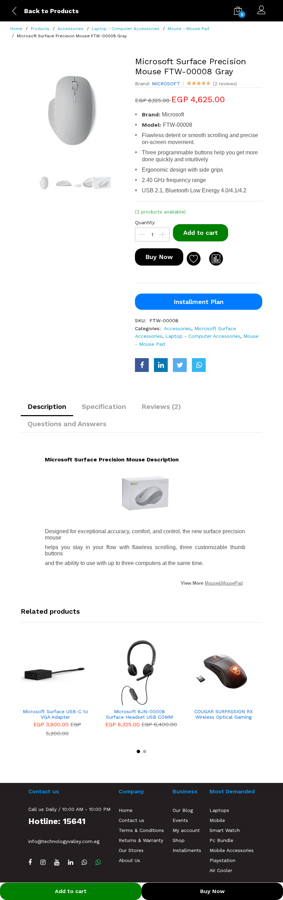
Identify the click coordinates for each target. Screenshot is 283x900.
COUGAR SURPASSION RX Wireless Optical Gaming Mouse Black (223, 714)
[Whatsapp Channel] (84, 862)
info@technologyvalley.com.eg (63, 841)
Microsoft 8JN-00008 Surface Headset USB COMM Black (139, 714)
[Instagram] (43, 862)
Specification (104, 406)
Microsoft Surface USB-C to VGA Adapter (55, 714)
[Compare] (216, 259)
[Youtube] (56, 862)
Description (47, 406)
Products (40, 28)
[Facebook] (30, 862)
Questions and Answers (67, 424)
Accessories (71, 28)
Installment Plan (199, 301)
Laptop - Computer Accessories (125, 28)
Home (16, 28)
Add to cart (200, 232)
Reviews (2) (161, 406)
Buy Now (159, 256)
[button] (138, 751)
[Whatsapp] (98, 862)
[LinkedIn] (70, 862)
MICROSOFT (166, 83)
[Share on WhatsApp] (199, 365)
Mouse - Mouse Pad (188, 28)
